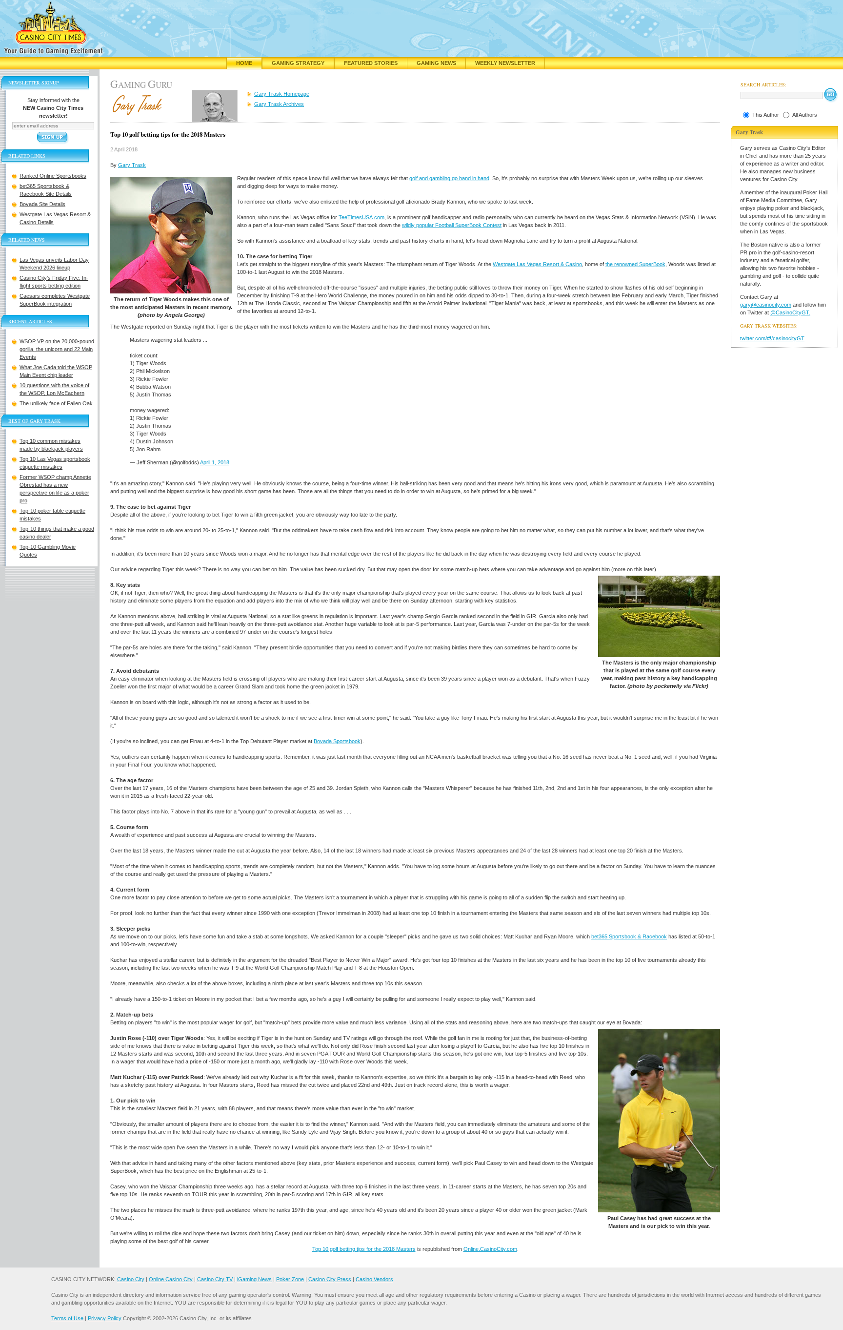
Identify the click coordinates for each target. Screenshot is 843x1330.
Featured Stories (371, 63)
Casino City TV (215, 1279)
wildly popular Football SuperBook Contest (452, 225)
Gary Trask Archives (279, 104)
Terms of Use (67, 1318)
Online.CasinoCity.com (490, 1249)
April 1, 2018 (214, 462)
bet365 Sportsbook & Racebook (629, 936)
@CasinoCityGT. (790, 312)
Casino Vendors (374, 1279)
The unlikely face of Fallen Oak (56, 403)
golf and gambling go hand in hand (449, 178)
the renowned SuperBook (635, 264)
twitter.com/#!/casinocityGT (772, 338)
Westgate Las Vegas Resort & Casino (537, 264)
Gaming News (436, 63)
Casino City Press (329, 1279)
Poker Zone (290, 1279)
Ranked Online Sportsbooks (53, 176)
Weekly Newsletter (505, 63)
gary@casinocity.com (765, 305)
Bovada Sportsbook (337, 741)
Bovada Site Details (42, 204)
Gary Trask (132, 165)
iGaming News (254, 1279)
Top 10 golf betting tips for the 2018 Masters (364, 1249)
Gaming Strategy (298, 63)
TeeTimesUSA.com (361, 217)
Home (244, 63)
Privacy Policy (104, 1318)
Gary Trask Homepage (281, 94)
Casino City (130, 1279)
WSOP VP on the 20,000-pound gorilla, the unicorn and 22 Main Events (57, 349)
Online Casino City (171, 1279)
